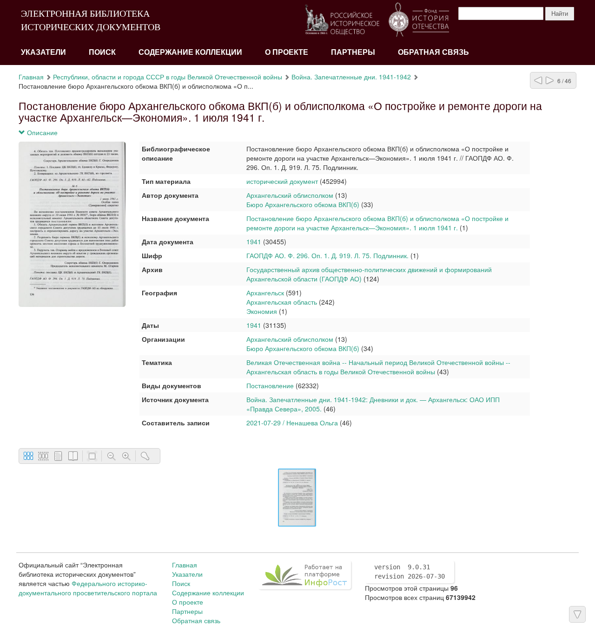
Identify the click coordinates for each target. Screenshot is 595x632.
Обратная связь (433, 52)
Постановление (270, 385)
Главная (31, 76)
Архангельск (265, 292)
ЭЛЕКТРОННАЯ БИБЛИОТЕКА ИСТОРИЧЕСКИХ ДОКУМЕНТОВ (90, 20)
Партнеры (353, 52)
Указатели (43, 52)
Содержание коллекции (190, 52)
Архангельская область (281, 301)
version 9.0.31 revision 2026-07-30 (409, 571)
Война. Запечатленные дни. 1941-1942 (351, 76)
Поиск (102, 52)
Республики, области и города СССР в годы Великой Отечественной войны (167, 76)
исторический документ (282, 181)
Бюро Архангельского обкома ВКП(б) (302, 204)
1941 (253, 241)
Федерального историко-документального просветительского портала (88, 588)
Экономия (261, 311)
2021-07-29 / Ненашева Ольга (292, 422)
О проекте (286, 52)
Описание (41, 132)
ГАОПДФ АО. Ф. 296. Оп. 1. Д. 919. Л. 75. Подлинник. (327, 255)
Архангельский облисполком (289, 195)
